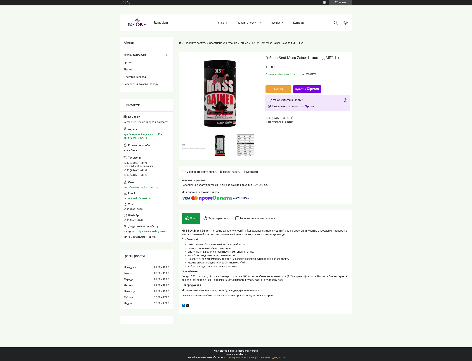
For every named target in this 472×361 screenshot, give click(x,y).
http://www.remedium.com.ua (141, 187)
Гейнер (244, 42)
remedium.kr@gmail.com (138, 198)
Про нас (275, 22)
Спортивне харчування (223, 42)
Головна (222, 22)
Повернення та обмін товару (141, 84)
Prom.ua (253, 351)
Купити (278, 89)
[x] (187, 305)
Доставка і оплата (135, 76)
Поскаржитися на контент (241, 357)
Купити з (300, 89)
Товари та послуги (247, 22)
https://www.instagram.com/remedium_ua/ (153, 231)
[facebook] (183, 305)
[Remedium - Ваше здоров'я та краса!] (137, 22)
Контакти (299, 22)
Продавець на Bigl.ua (236, 354)
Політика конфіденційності (270, 357)
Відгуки (128, 69)
